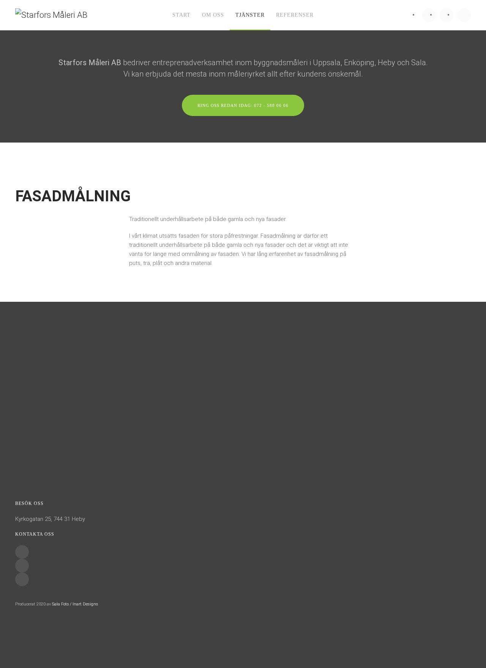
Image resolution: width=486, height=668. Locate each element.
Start (181, 15)
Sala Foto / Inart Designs (75, 604)
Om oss (213, 15)
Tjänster (250, 15)
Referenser (295, 15)
